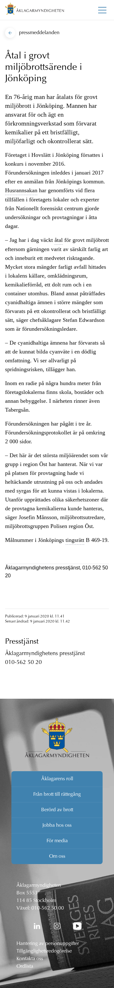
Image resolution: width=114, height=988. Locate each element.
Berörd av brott (57, 810)
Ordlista (24, 966)
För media (57, 841)
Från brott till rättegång (57, 794)
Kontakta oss (29, 958)
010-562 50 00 (47, 908)
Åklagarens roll (57, 779)
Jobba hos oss (57, 825)
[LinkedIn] (37, 926)
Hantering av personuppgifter (47, 943)
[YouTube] (77, 926)
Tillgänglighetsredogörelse (44, 951)
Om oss (57, 856)
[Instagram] (57, 926)
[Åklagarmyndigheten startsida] (34, 10)
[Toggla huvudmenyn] (102, 10)
